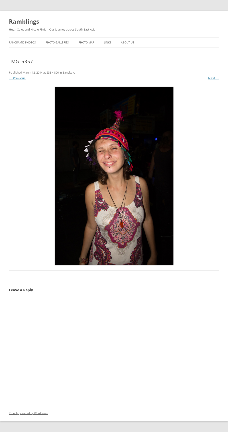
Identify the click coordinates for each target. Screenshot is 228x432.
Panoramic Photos (22, 42)
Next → (213, 78)
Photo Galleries (57, 42)
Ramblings (24, 21)
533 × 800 (53, 72)
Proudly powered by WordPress (28, 413)
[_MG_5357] (114, 176)
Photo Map (86, 42)
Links (107, 42)
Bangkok (68, 72)
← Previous (17, 78)
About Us (127, 42)
